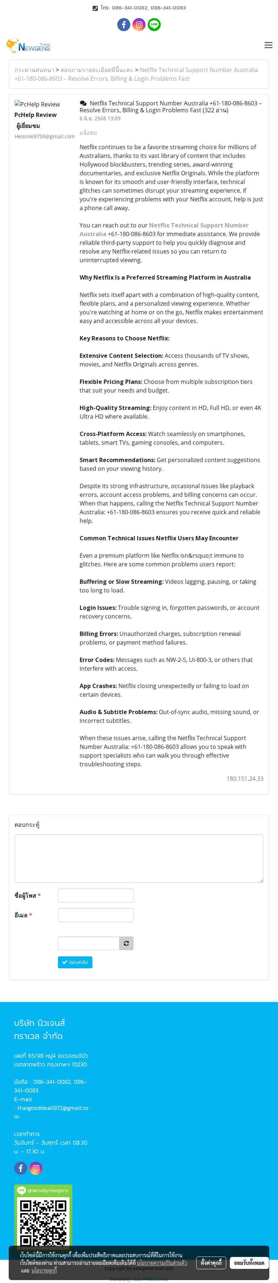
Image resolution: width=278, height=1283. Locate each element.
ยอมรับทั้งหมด (249, 1262)
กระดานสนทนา (34, 70)
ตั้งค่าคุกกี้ (211, 1262)
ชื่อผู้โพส (27, 896)
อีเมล (23, 915)
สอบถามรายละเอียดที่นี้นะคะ (97, 70)
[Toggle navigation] (269, 46)
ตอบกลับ (77, 962)
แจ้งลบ (88, 133)
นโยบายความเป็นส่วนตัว (162, 1262)
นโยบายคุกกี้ (44, 1270)
